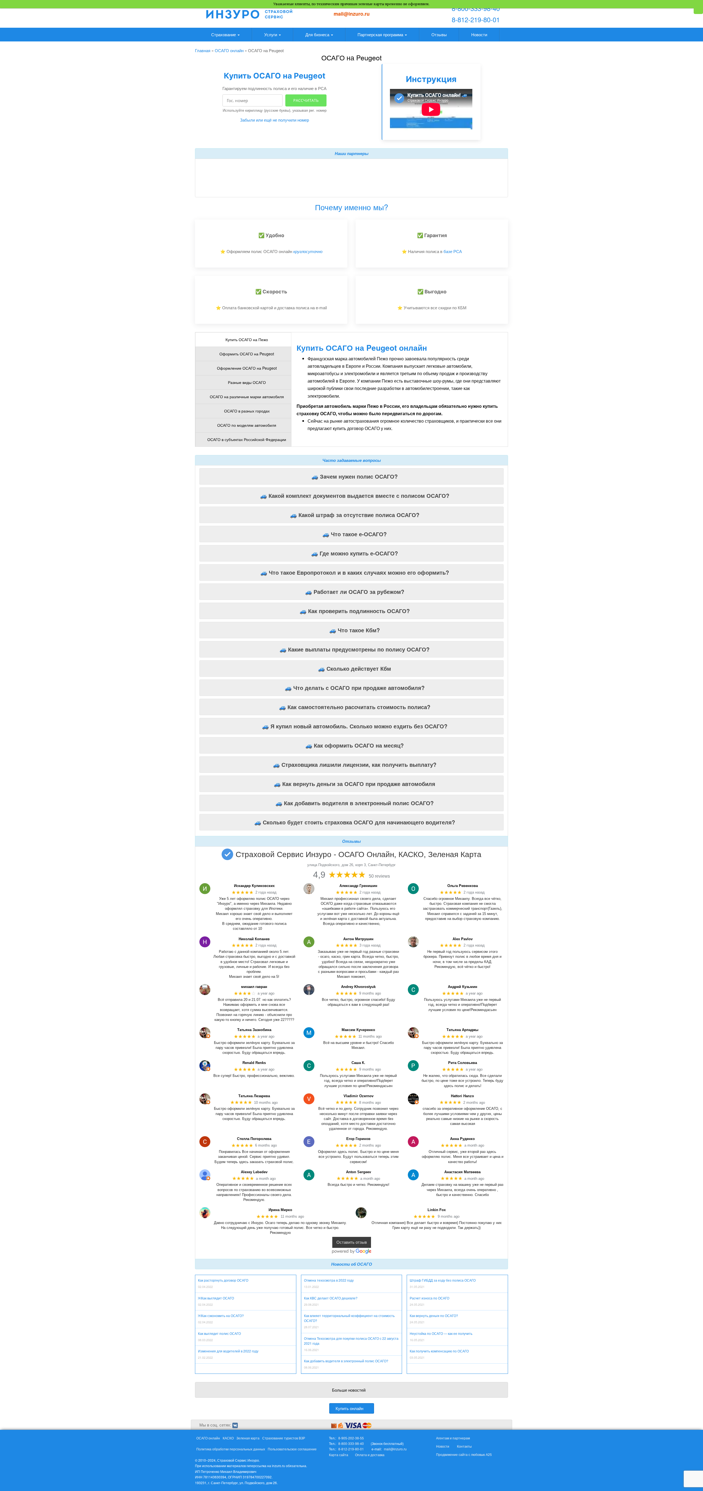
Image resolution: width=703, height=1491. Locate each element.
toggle (698, 11)
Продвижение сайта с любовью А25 (464, 1454)
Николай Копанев (254, 939)
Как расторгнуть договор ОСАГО (223, 1280)
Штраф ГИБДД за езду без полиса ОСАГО (443, 1280)
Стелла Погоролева (254, 1139)
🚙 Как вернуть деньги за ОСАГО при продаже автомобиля (354, 784)
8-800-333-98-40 (476, 8)
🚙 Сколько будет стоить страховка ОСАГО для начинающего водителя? (354, 822)
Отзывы (439, 34)
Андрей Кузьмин (462, 987)
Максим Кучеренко (358, 1030)
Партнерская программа (381, 34)
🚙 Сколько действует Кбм (354, 668)
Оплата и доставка (369, 1454)
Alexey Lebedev (254, 1172)
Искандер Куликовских (254, 886)
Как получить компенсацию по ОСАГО (439, 1351)
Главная (202, 50)
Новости (479, 34)
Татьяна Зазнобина (254, 1030)
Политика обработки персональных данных (230, 1449)
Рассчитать (306, 100)
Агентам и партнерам (453, 1438)
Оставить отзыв (351, 1242)
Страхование (224, 34)
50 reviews (379, 876)
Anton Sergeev (358, 1172)
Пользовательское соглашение (292, 1449)
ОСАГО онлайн (229, 50)
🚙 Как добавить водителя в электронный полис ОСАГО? (354, 803)
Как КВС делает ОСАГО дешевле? (331, 1298)
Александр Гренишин (358, 886)
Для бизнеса (317, 34)
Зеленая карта (248, 1438)
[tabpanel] (217, 165)
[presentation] (243, 339)
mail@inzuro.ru (352, 13)
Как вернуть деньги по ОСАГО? (434, 1315)
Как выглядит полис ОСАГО (219, 1333)
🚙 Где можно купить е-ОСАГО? (354, 553)
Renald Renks (254, 1063)
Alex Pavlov (463, 939)
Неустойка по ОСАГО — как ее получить (441, 1333)
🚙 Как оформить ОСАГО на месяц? (354, 745)
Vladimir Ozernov (358, 1096)
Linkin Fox (437, 1210)
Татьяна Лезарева (254, 1096)
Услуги (271, 34)
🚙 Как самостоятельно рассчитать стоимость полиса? (354, 707)
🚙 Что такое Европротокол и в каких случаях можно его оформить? (354, 572)
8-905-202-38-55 (351, 1438)
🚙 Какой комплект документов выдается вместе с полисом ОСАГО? (354, 495)
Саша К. (358, 1063)
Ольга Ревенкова (462, 886)
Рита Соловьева (462, 1063)
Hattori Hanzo (462, 1096)
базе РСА (452, 251)
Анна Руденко (462, 1139)
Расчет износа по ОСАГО (429, 1298)
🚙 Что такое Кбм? (354, 630)
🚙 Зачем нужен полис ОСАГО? (354, 476)
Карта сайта (338, 1454)
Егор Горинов (358, 1139)
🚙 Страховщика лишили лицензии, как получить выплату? (354, 764)
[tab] (243, 339)
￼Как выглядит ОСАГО (216, 1298)
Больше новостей (349, 1390)
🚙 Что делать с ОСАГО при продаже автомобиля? (355, 688)
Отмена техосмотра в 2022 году (329, 1280)
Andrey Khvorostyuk (358, 987)
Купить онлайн (349, 1408)
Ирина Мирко (280, 1210)
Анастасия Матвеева (462, 1172)
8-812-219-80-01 (476, 19)
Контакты (464, 1446)
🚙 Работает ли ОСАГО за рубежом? (354, 592)
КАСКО (228, 1438)
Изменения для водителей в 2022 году (228, 1351)
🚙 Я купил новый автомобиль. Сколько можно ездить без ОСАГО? (354, 726)
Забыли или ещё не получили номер (274, 120)
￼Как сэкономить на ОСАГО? (221, 1315)
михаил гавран (254, 987)
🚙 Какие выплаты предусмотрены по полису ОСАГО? (354, 649)
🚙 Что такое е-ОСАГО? (354, 534)
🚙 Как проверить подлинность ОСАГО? (355, 611)
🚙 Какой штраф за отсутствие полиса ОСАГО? (354, 515)
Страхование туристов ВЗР (283, 1438)
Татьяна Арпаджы (462, 1030)
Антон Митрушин (358, 939)
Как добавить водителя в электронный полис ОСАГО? (346, 1360)
